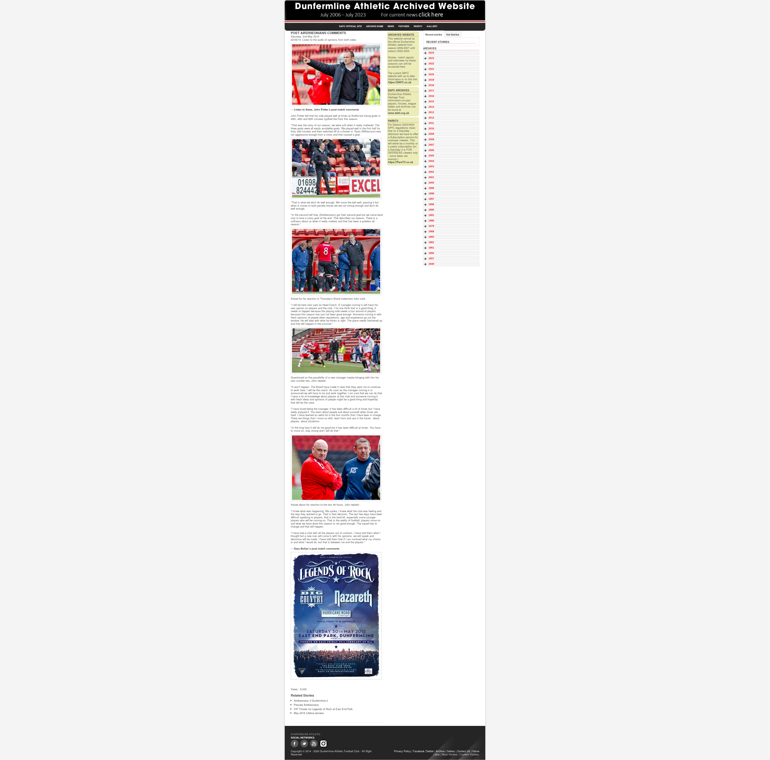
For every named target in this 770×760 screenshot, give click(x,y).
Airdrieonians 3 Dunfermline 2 (311, 700)
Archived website (401, 35)
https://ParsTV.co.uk (400, 162)
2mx (437, 754)
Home (475, 751)
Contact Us (463, 751)
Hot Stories (452, 34)
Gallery (432, 26)
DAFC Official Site (350, 26)
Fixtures (403, 26)
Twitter (430, 751)
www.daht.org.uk (398, 113)
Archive (440, 751)
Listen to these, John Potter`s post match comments (326, 109)
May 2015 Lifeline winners (309, 713)
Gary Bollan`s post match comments (316, 548)
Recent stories (433, 34)
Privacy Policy (402, 751)
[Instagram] (323, 743)
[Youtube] (314, 743)
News (391, 26)
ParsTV (418, 26)
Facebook (419, 751)
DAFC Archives (398, 90)
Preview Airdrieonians (306, 705)
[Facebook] (294, 743)
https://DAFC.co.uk (399, 82)
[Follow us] (304, 743)
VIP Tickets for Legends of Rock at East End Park (323, 709)
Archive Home (374, 26)
